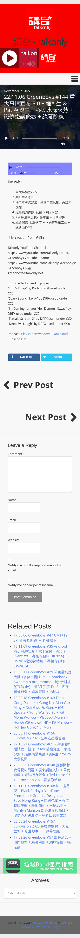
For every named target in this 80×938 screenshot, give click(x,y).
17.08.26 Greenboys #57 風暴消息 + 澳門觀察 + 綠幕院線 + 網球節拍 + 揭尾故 (42, 842)
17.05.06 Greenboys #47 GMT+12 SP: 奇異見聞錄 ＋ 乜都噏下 (40, 637)
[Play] (7, 138)
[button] (40, 79)
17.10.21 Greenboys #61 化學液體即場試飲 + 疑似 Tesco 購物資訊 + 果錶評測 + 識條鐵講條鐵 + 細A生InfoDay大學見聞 (42, 751)
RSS (26, 339)
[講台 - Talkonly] (40, 34)
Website (14, 540)
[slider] (31, 172)
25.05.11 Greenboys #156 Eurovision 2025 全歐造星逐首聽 (39, 735)
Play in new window (35, 334)
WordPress (43, 927)
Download (60, 334)
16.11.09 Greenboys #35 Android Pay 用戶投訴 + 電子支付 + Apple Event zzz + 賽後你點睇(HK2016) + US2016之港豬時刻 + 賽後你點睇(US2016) (40, 656)
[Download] (56, 172)
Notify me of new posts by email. (31, 585)
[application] (40, 137)
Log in (56, 927)
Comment (16, 454)
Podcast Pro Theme (45, 922)
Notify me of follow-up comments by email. (34, 567)
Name (12, 500)
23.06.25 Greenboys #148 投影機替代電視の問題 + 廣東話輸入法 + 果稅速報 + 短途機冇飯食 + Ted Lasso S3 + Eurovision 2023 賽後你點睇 (42, 772)
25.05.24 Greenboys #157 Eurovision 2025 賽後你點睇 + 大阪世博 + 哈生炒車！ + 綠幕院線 (41, 826)
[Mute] (63, 143)
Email (12, 520)
